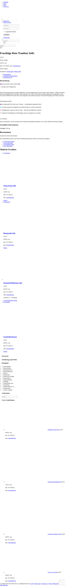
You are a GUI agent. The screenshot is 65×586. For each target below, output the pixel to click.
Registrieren (6, 37)
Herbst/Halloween (8, 383)
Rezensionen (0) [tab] (7, 77)
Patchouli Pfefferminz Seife (12, 283)
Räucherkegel (7, 368)
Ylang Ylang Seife (9, 186)
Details (5, 200)
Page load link (4, 585)
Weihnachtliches (7, 380)
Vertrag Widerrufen (53, 583)
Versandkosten (16, 66)
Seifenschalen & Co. (8, 386)
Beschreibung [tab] (7, 74)
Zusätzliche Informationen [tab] (10, 76)
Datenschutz (37, 583)
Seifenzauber (10, 71)
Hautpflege (6, 385)
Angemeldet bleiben (10, 31)
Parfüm (5, 373)
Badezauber (6, 375)
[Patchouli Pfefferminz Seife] (34, 264)
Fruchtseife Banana (10, 337)
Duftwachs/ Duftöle (8, 376)
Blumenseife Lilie (9, 233)
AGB (31, 583)
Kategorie (5, 363)
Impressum (44, 583)
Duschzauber (6, 378)
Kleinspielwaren (7, 370)
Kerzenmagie (7, 366)
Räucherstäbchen (8, 371)
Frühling (5, 381)
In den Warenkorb (8, 300)
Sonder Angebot (7, 390)
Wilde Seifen (17, 71)
